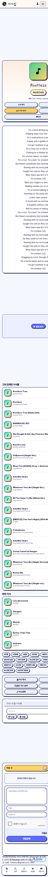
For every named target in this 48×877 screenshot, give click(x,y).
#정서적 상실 (8, 660)
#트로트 (34, 654)
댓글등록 (26, 838)
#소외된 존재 (8, 670)
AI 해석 (22, 105)
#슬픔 (25, 654)
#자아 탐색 (21, 660)
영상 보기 (39, 327)
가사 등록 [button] (22, 692)
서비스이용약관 (22, 857)
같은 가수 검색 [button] (22, 686)
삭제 (23, 717)
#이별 (6, 654)
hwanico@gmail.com (19, 862)
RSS (32, 862)
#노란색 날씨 (34, 660)
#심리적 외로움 (23, 670)
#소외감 (18, 665)
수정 (12, 717)
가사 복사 (22, 679)
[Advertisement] (24, 34)
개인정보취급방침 (9, 857)
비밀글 (44, 833)
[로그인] (37, 3)
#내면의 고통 (30, 665)
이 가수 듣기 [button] (22, 111)
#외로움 (15, 654)
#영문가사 (7, 665)
